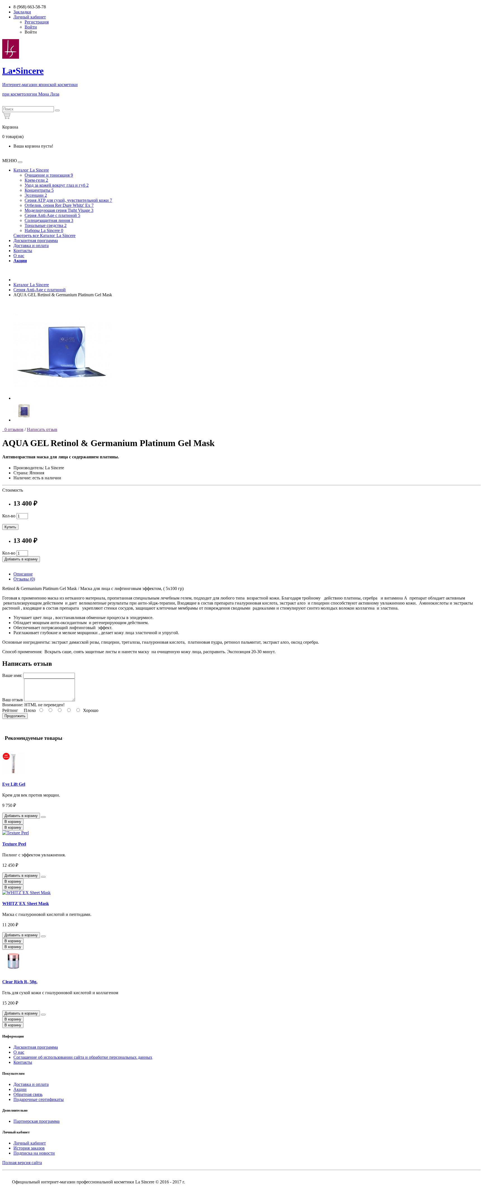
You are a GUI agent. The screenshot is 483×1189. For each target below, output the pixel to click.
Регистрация (37, 22)
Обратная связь (27, 1094)
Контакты (22, 250)
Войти (31, 27)
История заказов (29, 1148)
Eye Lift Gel (13, 784)
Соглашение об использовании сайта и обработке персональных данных (82, 1057)
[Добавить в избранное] (43, 817)
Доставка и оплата (31, 245)
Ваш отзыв (12, 699)
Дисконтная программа (35, 240)
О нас (18, 255)
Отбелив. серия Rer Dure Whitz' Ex (59, 205)
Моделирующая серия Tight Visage (59, 210)
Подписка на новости (34, 1153)
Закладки (22, 12)
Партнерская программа (36, 1121)
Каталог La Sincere (31, 170)
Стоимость (12, 490)
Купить (10, 527)
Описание (23, 574)
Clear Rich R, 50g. (19, 981)
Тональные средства (46, 225)
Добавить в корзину (21, 559)
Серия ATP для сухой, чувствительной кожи (68, 200)
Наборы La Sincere (44, 230)
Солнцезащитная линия (49, 220)
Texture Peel (14, 844)
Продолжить (14, 716)
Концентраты (39, 190)
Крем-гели (36, 180)
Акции (20, 1089)
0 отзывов (12, 429)
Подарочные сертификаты (38, 1099)
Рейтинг (10, 710)
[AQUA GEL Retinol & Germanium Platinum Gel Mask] (62, 398)
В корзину (12, 821)
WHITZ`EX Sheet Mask (25, 903)
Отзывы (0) (24, 579)
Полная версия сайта (22, 1162)
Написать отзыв (42, 429)
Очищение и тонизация (49, 175)
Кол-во (8, 515)
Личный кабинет (29, 1143)
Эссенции (36, 195)
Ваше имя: (12, 675)
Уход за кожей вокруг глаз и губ (57, 185)
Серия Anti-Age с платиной (52, 215)
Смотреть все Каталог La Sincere (44, 235)
